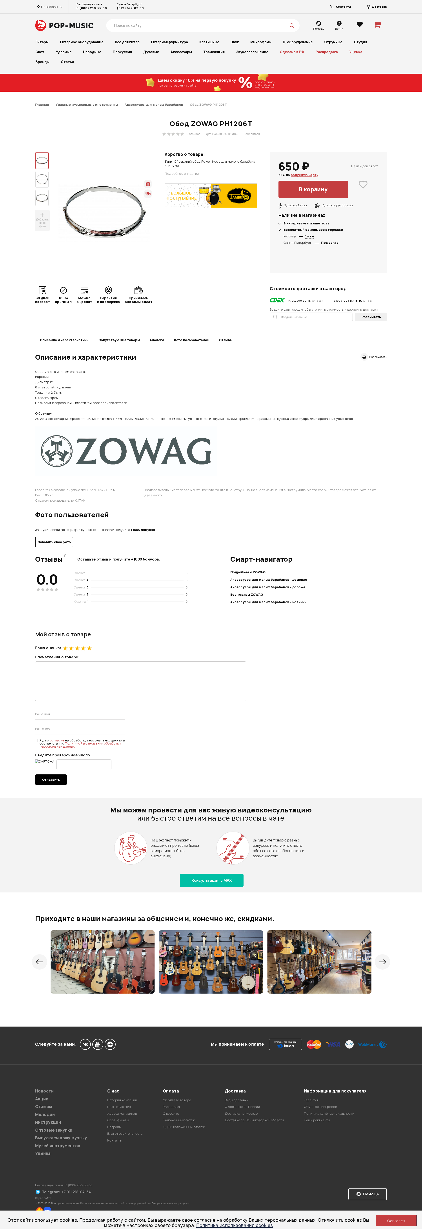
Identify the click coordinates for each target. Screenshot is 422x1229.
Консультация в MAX (211, 880)
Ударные (64, 52)
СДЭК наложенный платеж (184, 1127)
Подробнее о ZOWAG (248, 572)
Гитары (42, 42)
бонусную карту (304, 175)
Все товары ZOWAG (246, 594)
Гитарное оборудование (82, 42)
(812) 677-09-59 (130, 8)
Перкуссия (122, 52)
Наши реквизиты (317, 1120)
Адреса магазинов (122, 1113)
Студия (360, 42)
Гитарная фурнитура (169, 42)
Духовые (151, 52)
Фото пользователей (191, 340)
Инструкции (48, 1122)
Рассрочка (171, 1107)
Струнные (333, 42)
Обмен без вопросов (320, 1107)
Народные (92, 52)
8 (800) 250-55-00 (91, 8)
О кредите (171, 1113)
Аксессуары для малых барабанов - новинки (268, 602)
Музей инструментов (57, 1146)
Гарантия (311, 1100)
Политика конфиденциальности (329, 1113)
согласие (57, 740)
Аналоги (157, 340)
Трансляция (214, 52)
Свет (39, 52)
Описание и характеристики (64, 340)
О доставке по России (242, 1107)
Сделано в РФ (292, 52)
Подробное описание (182, 174)
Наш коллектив (119, 1107)
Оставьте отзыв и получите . (118, 559)
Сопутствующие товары (119, 340)
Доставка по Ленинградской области (254, 1120)
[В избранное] (363, 189)
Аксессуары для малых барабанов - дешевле (268, 579)
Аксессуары (181, 52)
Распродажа (327, 52)
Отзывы (226, 340)
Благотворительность (125, 1133)
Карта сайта (43, 1198)
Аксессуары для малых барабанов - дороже (267, 587)
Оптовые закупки (53, 1130)
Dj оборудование (298, 42)
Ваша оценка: (48, 648)
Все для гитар (127, 42)
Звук (235, 42)
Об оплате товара (177, 1100)
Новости (44, 1091)
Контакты (114, 1140)
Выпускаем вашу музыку (61, 1138)
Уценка (355, 52)
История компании (122, 1100)
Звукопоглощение (252, 52)
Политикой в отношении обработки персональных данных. (80, 744)
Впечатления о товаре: (57, 657)
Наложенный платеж (179, 1120)
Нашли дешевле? (364, 166)
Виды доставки (236, 1100)
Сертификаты (118, 1120)
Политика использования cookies (234, 1225)
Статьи (67, 62)
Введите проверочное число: (63, 755)
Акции (41, 1099)
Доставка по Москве (241, 1113)
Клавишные (209, 42)
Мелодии (45, 1114)
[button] (39, 962)
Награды (114, 1127)
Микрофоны (260, 42)
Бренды (42, 62)
